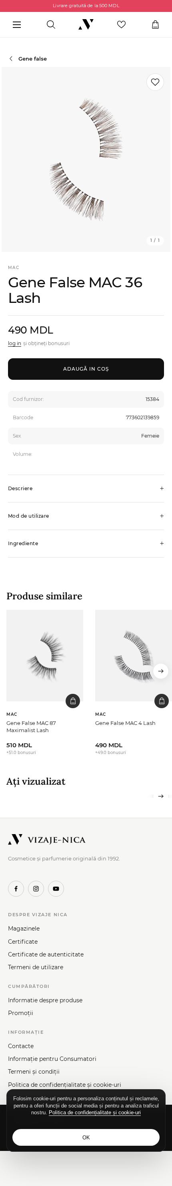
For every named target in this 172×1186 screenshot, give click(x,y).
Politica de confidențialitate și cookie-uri (64, 1084)
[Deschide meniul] (16, 25)
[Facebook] (16, 889)
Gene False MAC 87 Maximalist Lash (31, 726)
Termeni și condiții (34, 1071)
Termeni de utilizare (35, 967)
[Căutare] (51, 25)
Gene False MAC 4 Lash (125, 723)
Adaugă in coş (85, 369)
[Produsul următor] (161, 671)
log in (14, 343)
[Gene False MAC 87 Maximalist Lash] (44, 655)
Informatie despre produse (45, 1000)
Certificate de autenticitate (46, 954)
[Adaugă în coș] (73, 701)
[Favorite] (121, 25)
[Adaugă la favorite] (155, 82)
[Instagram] (36, 889)
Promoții (20, 1013)
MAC (13, 267)
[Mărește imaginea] (86, 159)
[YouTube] (56, 889)
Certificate (23, 941)
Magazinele (24, 928)
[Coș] (155, 25)
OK (86, 1138)
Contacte (21, 1046)
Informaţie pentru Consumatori (52, 1058)
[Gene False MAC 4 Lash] (133, 655)
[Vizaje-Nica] (86, 24)
